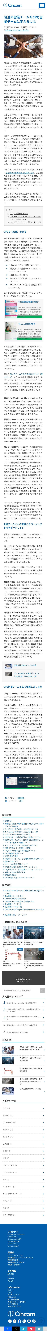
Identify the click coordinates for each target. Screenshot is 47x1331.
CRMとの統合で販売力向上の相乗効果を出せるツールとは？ (23, 1010)
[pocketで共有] (31, 1329)
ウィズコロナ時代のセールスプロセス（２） (22, 832)
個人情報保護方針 (14, 1299)
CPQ (20, 801)
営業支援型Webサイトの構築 (17, 1032)
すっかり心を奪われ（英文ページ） (20, 172)
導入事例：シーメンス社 (14, 896)
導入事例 (8, 1137)
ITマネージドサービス (15, 1255)
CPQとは (8, 821)
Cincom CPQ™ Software (16, 1234)
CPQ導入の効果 (11, 875)
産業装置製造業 (13, 1260)
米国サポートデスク (14, 1306)
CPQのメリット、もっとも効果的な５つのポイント (24, 859)
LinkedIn (24, 1321)
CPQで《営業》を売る (19, 213)
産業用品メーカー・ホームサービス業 (20, 1257)
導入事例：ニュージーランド (16, 915)
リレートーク (9, 1122)
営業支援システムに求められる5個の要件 (22, 1003)
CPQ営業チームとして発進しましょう (25, 222)
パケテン (7, 1201)
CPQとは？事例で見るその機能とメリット (21, 850)
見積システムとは (11, 861)
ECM (6, 1179)
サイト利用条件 (13, 1304)
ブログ (10, 1292)
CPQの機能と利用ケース (14, 853)
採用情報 (11, 1278)
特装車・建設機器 (14, 1265)
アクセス (11, 1281)
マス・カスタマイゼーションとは (17, 834)
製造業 (6, 1151)
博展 (6, 1208)
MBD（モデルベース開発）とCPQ (17, 848)
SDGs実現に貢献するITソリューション (19, 877)
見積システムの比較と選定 (15, 872)
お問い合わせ (12, 1297)
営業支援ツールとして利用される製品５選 (22, 1025)
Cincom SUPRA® (13, 1246)
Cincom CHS (12, 1244)
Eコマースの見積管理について (16, 864)
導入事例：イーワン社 (13, 904)
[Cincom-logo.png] (12, 7)
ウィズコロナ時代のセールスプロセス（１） (22, 829)
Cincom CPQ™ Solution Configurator (19, 901)
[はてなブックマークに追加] (23, 1329)
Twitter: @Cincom (15, 1321)
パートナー (11, 1276)
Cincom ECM (12, 1237)
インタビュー (9, 1186)
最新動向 (8, 1115)
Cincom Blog (10, 1321)
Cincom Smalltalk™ (15, 1239)
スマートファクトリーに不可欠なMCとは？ (21, 845)
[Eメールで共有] (39, 1329)
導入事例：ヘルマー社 (13, 907)
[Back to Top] (41, 1320)
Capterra (34, 1321)
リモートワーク (10, 1172)
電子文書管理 (9, 1215)
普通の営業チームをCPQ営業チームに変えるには (23, 1017)
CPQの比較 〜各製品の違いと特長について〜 (22, 837)
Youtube (29, 1321)
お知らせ (8, 1129)
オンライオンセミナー (12, 1194)
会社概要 (11, 1274)
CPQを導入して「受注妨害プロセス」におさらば (23, 869)
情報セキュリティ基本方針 (16, 1302)
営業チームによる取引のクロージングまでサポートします (25, 218)
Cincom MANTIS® (14, 1241)
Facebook (19, 1321)
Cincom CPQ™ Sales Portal (15, 898)
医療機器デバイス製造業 (16, 1262)
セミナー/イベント (14, 1295)
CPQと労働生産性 (11, 856)
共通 (6, 1158)
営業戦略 (20, 798)
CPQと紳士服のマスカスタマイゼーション (21, 867)
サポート (11, 1290)
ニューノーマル (10, 1165)
